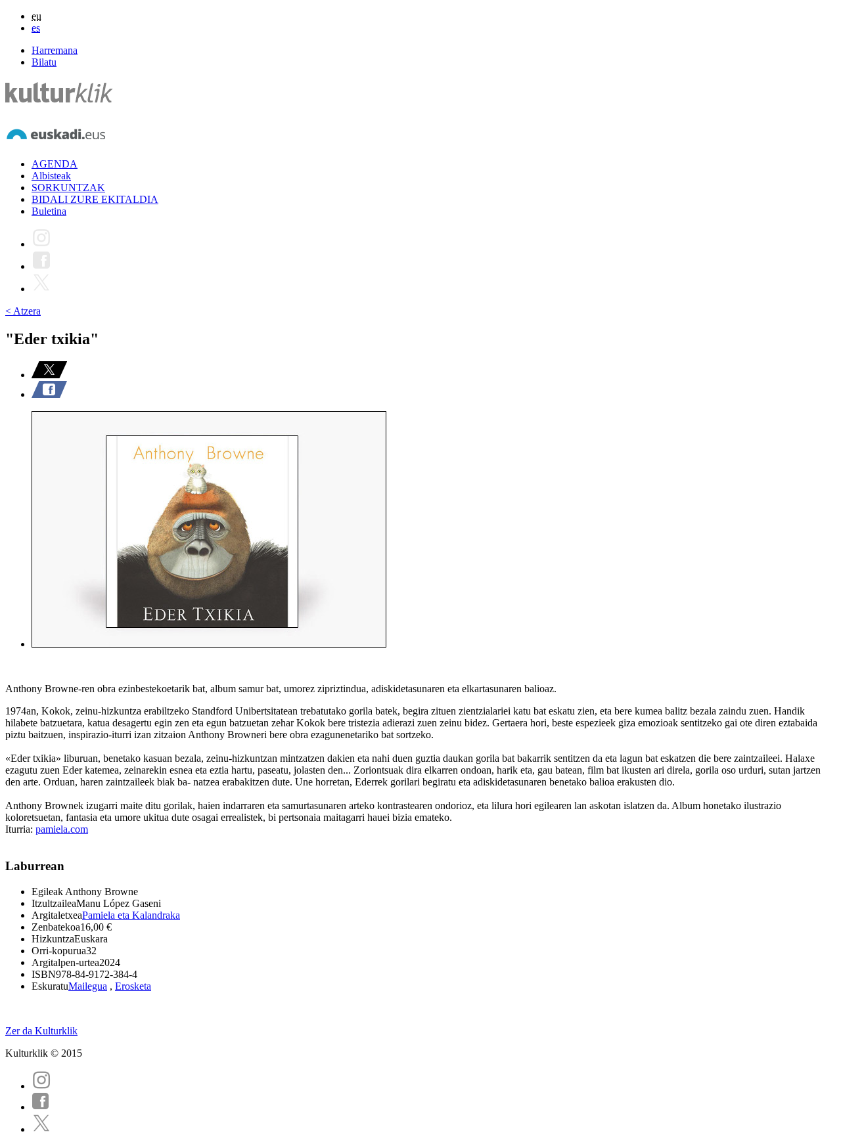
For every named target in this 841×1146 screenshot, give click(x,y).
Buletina (49, 211)
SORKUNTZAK (68, 187)
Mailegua (87, 986)
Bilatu (44, 62)
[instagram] (41, 1085)
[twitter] (41, 1129)
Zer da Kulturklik (41, 1030)
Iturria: (20, 829)
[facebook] (41, 1107)
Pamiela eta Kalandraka (131, 915)
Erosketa (133, 986)
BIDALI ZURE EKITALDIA (95, 199)
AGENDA (55, 163)
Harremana (55, 50)
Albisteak (51, 175)
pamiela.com (61, 829)
